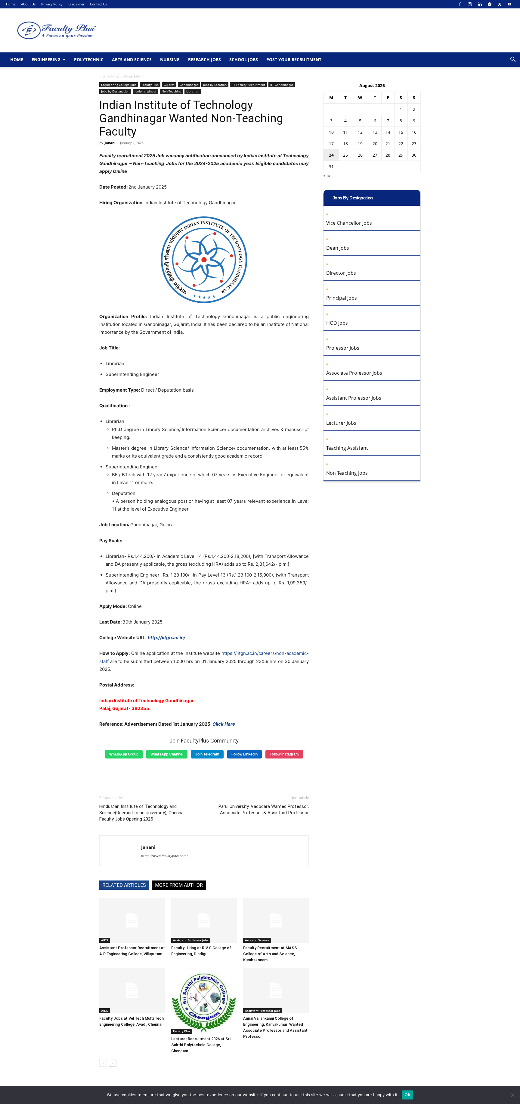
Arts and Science (132, 59)
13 (375, 132)
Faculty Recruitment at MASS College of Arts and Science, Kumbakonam (270, 954)
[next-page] (112, 1063)
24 (331, 155)
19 (360, 143)
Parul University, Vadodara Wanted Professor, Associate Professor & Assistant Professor (263, 809)
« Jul (327, 175)
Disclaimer (76, 4)
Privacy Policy (52, 4)
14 (387, 132)
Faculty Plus (150, 85)
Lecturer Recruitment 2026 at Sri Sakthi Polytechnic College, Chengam (201, 1045)
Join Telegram (207, 754)
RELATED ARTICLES (124, 885)
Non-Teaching (171, 91)
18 (345, 143)
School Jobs (243, 59)
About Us (28, 4)
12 (360, 132)
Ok (407, 1094)
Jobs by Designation (115, 91)
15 (400, 132)
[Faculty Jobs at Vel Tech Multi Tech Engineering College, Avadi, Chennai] (132, 990)
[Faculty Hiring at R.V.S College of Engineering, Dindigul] (204, 920)
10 (331, 132)
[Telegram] (489, 4)
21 (387, 143)
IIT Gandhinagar (281, 85)
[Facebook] (459, 4)
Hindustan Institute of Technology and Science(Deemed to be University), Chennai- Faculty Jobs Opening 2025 (142, 813)
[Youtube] (509, 4)
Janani (110, 142)
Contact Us (98, 4)
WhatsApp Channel (166, 754)
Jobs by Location (215, 85)
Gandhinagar (189, 85)
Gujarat (169, 85)
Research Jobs (204, 59)
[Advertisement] (204, 775)
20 (375, 143)
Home (10, 4)
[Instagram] (469, 4)
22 (400, 143)
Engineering (46, 59)
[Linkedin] (479, 4)
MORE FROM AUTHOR (179, 885)
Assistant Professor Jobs (190, 940)
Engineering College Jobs (118, 85)
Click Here (223, 724)
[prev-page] (103, 1063)
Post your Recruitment (293, 59)
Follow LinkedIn (244, 754)
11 (345, 132)
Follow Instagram (284, 754)
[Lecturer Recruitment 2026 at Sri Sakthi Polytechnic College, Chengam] (204, 1001)
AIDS (104, 940)
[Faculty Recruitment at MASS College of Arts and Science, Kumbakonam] (276, 920)
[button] (513, 60)
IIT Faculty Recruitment (248, 85)
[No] (512, 1095)
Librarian (192, 91)
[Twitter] (499, 4)
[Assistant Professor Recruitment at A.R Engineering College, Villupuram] (132, 920)
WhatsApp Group (123, 754)
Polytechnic (89, 59)
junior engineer (145, 91)
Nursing (170, 59)
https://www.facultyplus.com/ (164, 856)
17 (331, 143)
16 (414, 132)
